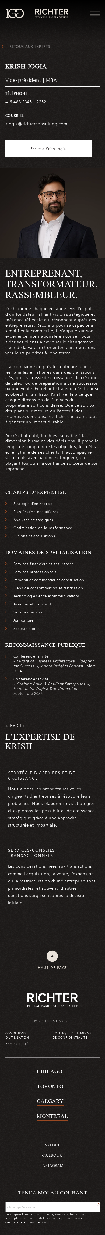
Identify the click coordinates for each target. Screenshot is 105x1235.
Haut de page (52, 967)
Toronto (50, 1086)
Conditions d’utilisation (17, 1035)
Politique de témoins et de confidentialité (74, 1035)
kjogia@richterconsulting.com (36, 123)
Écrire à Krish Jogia (48, 148)
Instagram (52, 1165)
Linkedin (50, 1144)
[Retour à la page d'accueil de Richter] (52, 999)
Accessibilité (17, 1044)
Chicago (49, 1071)
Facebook (51, 1155)
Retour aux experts (29, 46)
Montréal (52, 1116)
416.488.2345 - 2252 (25, 101)
